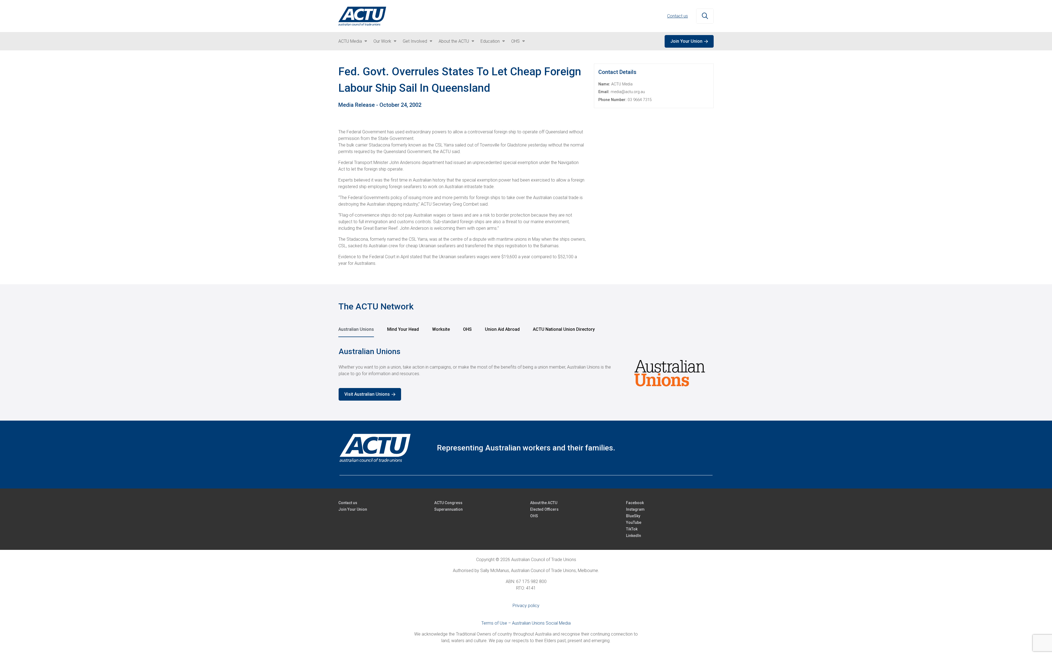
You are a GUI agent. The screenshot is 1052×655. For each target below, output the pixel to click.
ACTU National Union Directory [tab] (564, 329)
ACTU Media (350, 41)
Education (490, 41)
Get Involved (415, 41)
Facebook (635, 503)
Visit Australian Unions (367, 394)
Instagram (635, 509)
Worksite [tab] (441, 329)
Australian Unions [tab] (356, 329)
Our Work (382, 41)
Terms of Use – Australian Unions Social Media (526, 623)
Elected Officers (544, 509)
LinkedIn (633, 535)
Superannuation (448, 509)
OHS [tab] (467, 329)
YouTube (633, 522)
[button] (704, 16)
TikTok (632, 529)
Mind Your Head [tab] (403, 329)
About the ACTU (454, 41)
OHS (515, 41)
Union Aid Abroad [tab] (502, 329)
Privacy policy (526, 605)
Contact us (677, 16)
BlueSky (633, 516)
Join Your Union (686, 41)
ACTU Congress (448, 503)
